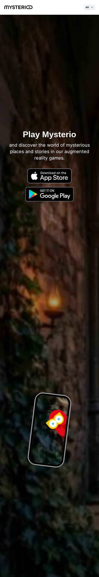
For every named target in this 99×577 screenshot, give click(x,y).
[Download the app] (49, 180)
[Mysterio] (18, 7)
